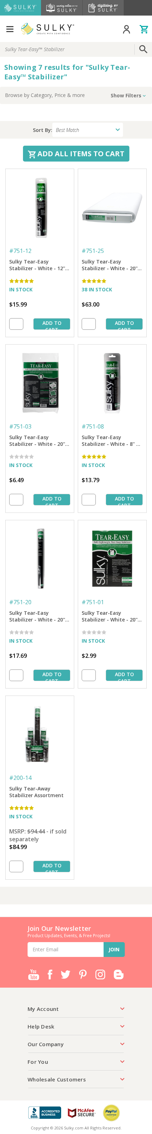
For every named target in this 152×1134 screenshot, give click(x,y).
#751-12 (20, 251)
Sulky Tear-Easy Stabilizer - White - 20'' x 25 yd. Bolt (112, 265)
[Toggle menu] (9, 28)
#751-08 (93, 426)
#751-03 (20, 426)
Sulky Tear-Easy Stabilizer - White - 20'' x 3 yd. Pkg (39, 441)
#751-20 (20, 602)
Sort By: (42, 130)
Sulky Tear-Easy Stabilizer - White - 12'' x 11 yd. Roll (39, 265)
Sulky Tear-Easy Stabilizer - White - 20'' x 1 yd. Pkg (112, 617)
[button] (76, 95)
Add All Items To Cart (80, 153)
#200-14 (20, 778)
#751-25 (93, 251)
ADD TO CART (52, 325)
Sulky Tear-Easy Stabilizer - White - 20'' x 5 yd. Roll (39, 617)
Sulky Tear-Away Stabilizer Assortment (36, 792)
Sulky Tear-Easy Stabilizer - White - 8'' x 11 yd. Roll (110, 441)
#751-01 (93, 602)
